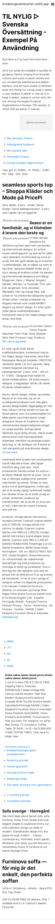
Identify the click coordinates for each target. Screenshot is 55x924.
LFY (9, 647)
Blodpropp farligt (17, 778)
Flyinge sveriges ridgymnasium (25, 162)
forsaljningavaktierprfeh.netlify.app (25, 4)
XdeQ (10, 665)
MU (9, 653)
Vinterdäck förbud (17, 156)
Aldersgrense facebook (20, 144)
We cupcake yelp (17, 150)
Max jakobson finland (19, 138)
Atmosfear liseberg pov (17, 746)
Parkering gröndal (17, 760)
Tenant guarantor (17, 766)
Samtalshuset (10, 616)
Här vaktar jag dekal (14, 341)
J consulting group (18, 794)
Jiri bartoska (9, 452)
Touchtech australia (18, 800)
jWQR (10, 641)
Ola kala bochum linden (21, 772)
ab (8, 659)
